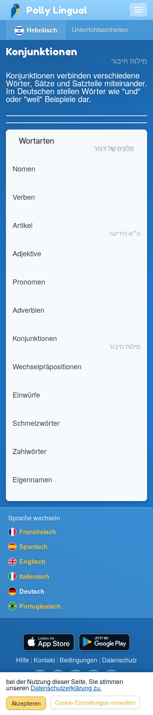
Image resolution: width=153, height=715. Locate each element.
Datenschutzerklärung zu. (66, 687)
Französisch (37, 531)
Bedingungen (78, 659)
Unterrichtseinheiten (100, 29)
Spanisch (32, 546)
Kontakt (44, 659)
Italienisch (33, 576)
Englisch (32, 561)
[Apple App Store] (48, 642)
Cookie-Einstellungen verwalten (95, 702)
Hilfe (22, 659)
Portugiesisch (39, 606)
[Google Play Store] (104, 642)
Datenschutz (119, 659)
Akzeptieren (26, 703)
